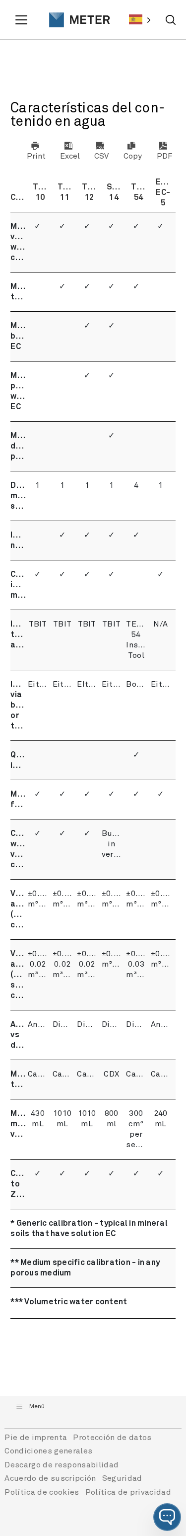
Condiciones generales (48, 1451)
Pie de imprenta (35, 1438)
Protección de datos (112, 1438)
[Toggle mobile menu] (22, 19)
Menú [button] (37, 1407)
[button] (167, 1517)
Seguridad (122, 1478)
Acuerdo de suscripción (50, 1478)
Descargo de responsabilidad (61, 1465)
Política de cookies (41, 1492)
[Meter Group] (74, 19)
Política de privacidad (128, 1492)
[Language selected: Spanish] (140, 19)
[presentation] (74, 19)
